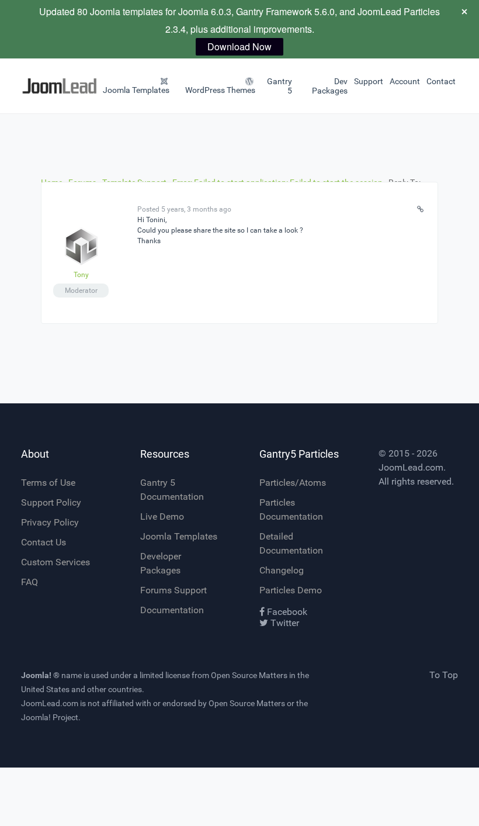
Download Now (239, 46)
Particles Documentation (291, 509)
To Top (443, 674)
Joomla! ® (40, 675)
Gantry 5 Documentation (172, 489)
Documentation (172, 610)
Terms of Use (48, 482)
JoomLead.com (411, 467)
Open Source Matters (249, 675)
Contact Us (43, 542)
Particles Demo (290, 590)
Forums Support (173, 590)
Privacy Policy (50, 522)
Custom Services (55, 562)
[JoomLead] (36, 86)
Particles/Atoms (292, 482)
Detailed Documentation (291, 543)
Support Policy (51, 502)
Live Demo (162, 516)
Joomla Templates (178, 536)
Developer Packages (160, 563)
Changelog (281, 570)
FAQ (29, 581)
